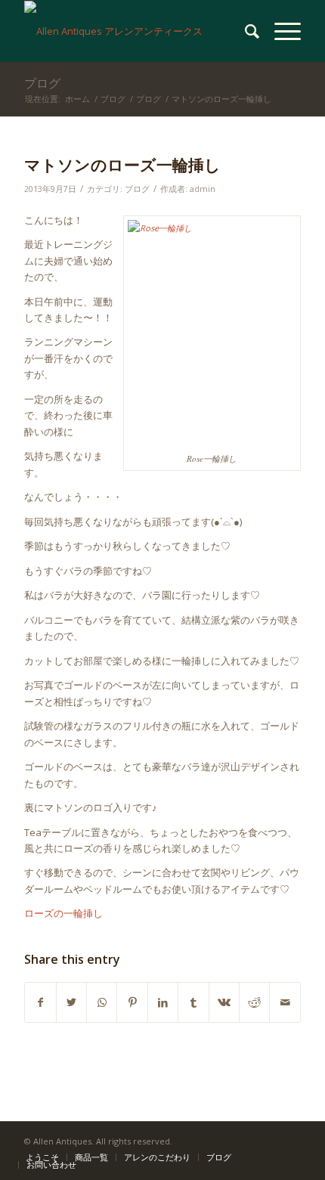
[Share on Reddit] (254, 1002)
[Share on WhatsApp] (101, 1002)
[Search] (244, 31)
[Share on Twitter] (71, 1002)
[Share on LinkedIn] (163, 1002)
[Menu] (280, 31)
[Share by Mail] (285, 1002)
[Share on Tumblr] (193, 1002)
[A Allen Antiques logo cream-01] (134, 31)
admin (202, 189)
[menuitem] (244, 31)
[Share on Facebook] (40, 1002)
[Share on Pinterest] (132, 1002)
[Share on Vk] (224, 1002)
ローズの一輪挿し (63, 913)
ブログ (42, 83)
